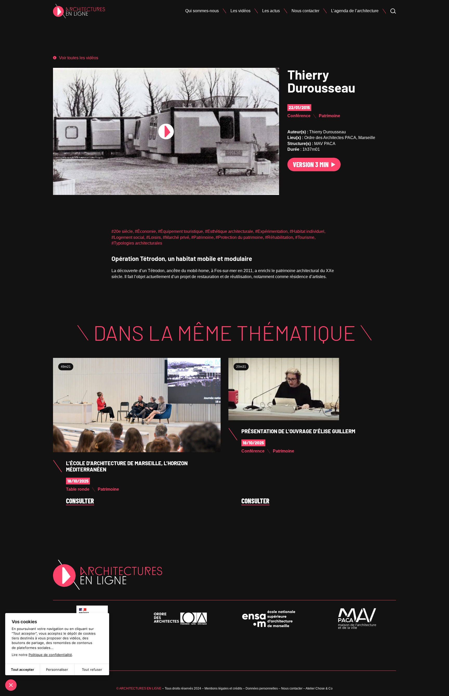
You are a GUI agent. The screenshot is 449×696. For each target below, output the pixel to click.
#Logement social (127, 237)
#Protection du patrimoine (239, 237)
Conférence (299, 116)
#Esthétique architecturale (229, 231)
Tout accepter (22, 669)
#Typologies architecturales (136, 243)
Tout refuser (92, 669)
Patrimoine (329, 116)
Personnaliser (57, 669)
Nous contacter (305, 11)
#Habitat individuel (307, 231)
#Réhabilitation (279, 237)
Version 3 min (311, 164)
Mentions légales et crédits (223, 688)
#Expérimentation (271, 231)
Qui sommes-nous (202, 11)
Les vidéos (240, 11)
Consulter (80, 501)
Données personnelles (262, 688)
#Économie (145, 231)
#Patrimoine (202, 237)
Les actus (271, 11)
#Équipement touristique (180, 231)
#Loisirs (153, 237)
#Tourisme (304, 237)
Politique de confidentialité (50, 655)
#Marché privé (176, 237)
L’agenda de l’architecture (355, 11)
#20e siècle (122, 231)
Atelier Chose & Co (319, 688)
